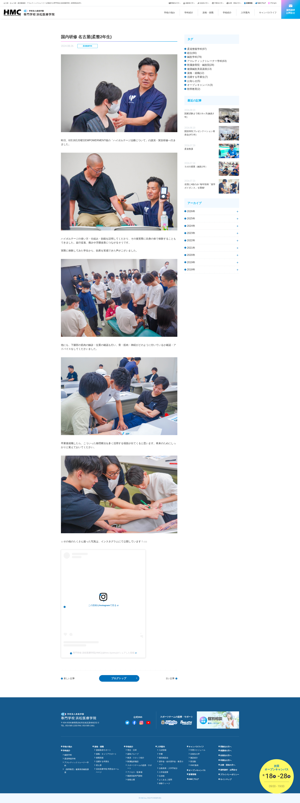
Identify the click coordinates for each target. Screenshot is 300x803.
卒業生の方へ (219, 3)
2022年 (191, 240)
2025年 (191, 218)
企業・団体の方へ (235, 3)
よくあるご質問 (165, 780)
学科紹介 (188, 12)
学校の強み (169, 12)
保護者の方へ (190, 3)
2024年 (191, 226)
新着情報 (249, 3)
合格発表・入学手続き (168, 768)
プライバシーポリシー (229, 774)
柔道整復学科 (87, 46)
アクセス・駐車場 (134, 772)
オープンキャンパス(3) (200, 85)
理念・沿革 (132, 750)
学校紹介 (227, 12)
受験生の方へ (175, 3)
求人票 (99, 765)
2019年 (191, 262)
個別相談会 (163, 758)
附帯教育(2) (193, 89)
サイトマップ (226, 779)
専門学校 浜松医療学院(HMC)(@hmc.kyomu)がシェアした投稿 (104, 652)
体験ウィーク (164, 783)
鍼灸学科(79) (194, 57)
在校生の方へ (204, 3)
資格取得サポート (103, 750)
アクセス (273, 3)
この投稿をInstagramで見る (102, 605)
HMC (142, 798)
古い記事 (170, 678)
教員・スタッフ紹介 (135, 758)
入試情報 (162, 750)
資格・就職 (207, 12)
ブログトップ (118, 678)
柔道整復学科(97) (197, 49)
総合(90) (192, 53)
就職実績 (99, 758)
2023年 (191, 233)
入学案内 (245, 12)
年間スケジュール (197, 750)
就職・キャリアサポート (106, 754)
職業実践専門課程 (134, 776)
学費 (161, 754)
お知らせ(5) (193, 81)
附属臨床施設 (133, 761)
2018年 (191, 269)
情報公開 (131, 780)
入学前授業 (163, 772)
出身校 (162, 776)
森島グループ (133, 754)
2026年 (191, 211)
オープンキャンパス (197, 770)
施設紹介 (194, 758)
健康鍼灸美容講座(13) (199, 69)
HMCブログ (262, 3)
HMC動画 (194, 765)
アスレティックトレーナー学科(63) (207, 61)
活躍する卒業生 (102, 761)
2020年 (191, 255)
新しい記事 (69, 678)
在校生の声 (195, 754)
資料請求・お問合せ (228, 770)
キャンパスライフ (268, 12)
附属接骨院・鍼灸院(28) (200, 65)
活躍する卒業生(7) (197, 77)
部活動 (193, 761)
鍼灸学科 (68, 755)
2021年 (191, 247)
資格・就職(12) (195, 73)
